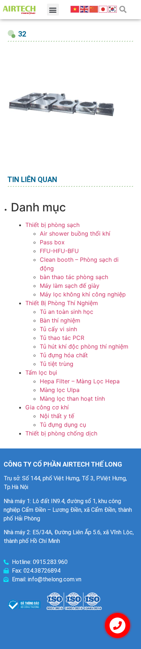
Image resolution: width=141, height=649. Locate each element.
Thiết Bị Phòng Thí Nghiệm (61, 303)
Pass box (52, 242)
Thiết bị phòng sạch (52, 224)
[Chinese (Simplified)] (94, 8)
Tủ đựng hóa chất (64, 355)
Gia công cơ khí (47, 407)
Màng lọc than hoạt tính (72, 398)
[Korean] (113, 8)
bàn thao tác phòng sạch (74, 277)
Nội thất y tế (57, 416)
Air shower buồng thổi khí (75, 233)
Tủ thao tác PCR (62, 337)
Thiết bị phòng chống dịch (61, 433)
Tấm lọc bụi (41, 372)
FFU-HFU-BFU (59, 250)
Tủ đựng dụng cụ (63, 424)
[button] (53, 10)
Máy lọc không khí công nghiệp (83, 294)
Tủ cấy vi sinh (58, 329)
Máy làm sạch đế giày (69, 285)
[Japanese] (103, 8)
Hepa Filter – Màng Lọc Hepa (80, 381)
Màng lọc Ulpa (60, 389)
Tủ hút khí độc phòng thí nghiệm (84, 346)
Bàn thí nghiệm (60, 320)
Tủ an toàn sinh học (66, 311)
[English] (84, 8)
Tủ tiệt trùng (56, 363)
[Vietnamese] (75, 8)
